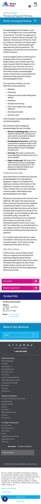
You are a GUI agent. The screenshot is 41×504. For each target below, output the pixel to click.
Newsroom (5, 388)
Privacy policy (6, 492)
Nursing (4, 433)
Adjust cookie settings (8, 488)
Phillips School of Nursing (9, 412)
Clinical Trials (5, 385)
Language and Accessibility (9, 383)
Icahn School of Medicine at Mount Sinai (13, 398)
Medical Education (7, 401)
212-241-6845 (14, 316)
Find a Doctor (7, 281)
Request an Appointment (11, 288)
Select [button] (7, 335)
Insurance (5, 415)
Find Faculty (5, 409)
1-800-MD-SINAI (20, 351)
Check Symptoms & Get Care (10, 377)
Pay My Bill (5, 363)
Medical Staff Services (8, 439)
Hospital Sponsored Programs (10, 436)
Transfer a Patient (6, 425)
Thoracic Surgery (10, 13)
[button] (35, 335)
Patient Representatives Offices (11, 380)
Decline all (20, 501)
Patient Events (6, 391)
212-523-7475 (14, 314)
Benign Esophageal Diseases (17, 21)
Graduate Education (7, 404)
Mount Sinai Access (7, 372)
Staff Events (5, 442)
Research (4, 407)
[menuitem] (20, 335)
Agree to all (20, 497)
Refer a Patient (6, 431)
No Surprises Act (6, 366)
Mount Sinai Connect (8, 428)
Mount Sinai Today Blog (20, 348)
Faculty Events (6, 418)
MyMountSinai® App (7, 361)
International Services (8, 369)
